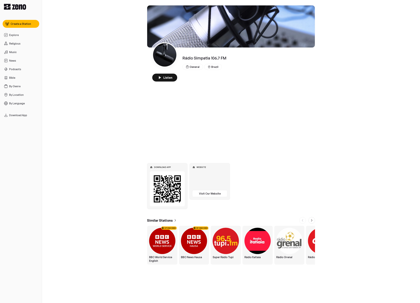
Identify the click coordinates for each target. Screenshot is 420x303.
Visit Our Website (210, 193)
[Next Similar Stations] (311, 220)
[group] (231, 245)
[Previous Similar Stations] (302, 220)
